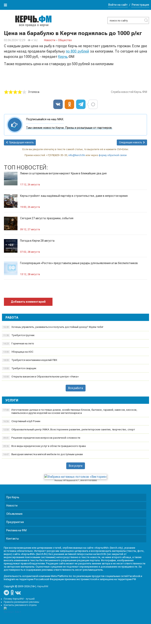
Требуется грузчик (19, 335)
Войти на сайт (118, 4)
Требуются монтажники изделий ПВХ (30, 360)
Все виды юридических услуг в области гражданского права (44, 446)
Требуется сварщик (19, 368)
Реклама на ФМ (16, 530)
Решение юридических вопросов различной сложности (41, 437)
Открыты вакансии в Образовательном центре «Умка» (41, 376)
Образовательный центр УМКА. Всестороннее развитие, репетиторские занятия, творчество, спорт (69, 429)
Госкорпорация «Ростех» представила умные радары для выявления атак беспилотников (79, 263)
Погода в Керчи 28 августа (37, 240)
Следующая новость (131, 142)
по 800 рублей (77, 51)
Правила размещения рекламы (21, 602)
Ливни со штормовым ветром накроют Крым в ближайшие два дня (63, 173)
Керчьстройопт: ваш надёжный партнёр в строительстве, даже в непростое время (74, 195)
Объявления (14, 513)
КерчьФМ (42, 586)
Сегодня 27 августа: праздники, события (46, 218)
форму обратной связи (113, 155)
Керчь (63, 57)
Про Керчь (12, 497)
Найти (146, 20)
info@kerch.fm (76, 155)
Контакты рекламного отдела (20, 605)
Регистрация (140, 4)
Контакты (12, 538)
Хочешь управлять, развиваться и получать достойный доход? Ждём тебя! (53, 326)
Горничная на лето (18, 343)
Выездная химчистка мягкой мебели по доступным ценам (43, 454)
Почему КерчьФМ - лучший (19, 598)
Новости (49, 40)
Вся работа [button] (75, 388)
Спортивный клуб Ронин (21, 421)
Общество (65, 40)
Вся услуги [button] (75, 465)
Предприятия (15, 522)
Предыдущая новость (21, 142)
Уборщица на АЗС (18, 351)
